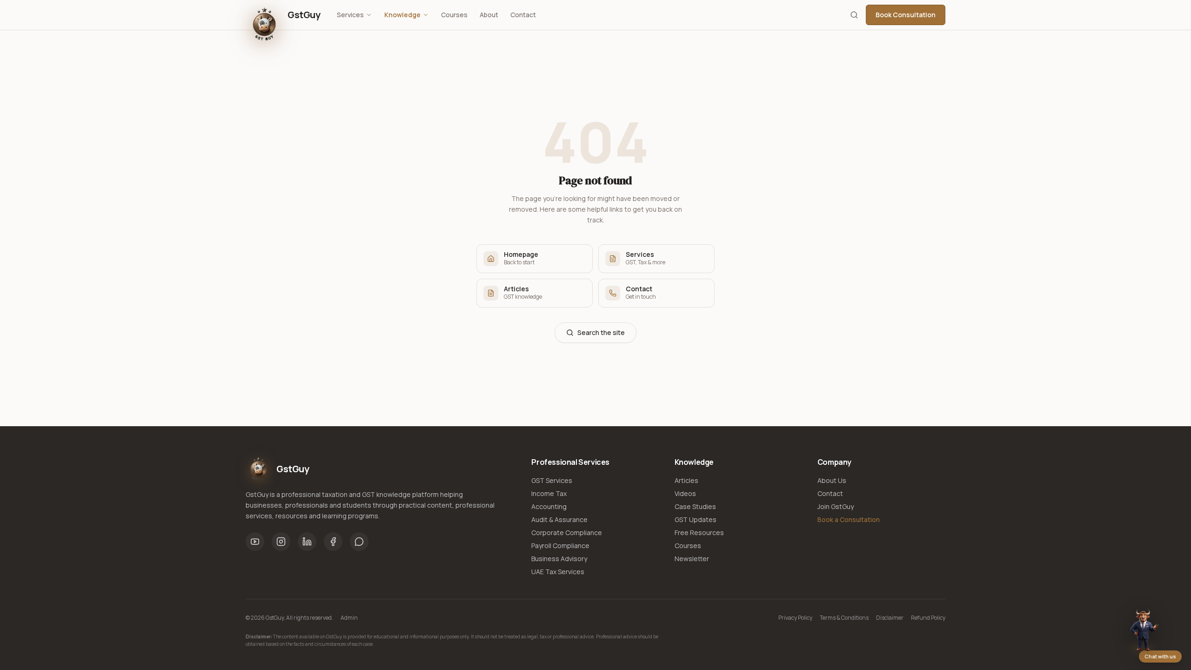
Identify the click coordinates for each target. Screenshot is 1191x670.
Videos (685, 493)
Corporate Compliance (566, 532)
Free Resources (699, 532)
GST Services (551, 480)
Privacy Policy (795, 618)
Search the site (601, 332)
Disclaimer (889, 618)
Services (350, 14)
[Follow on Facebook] (333, 541)
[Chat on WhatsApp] (359, 541)
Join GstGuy (835, 506)
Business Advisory (559, 558)
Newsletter (692, 558)
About (489, 14)
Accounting (549, 506)
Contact (523, 14)
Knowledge (402, 14)
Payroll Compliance (560, 545)
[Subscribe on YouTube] (255, 541)
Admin (349, 618)
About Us (831, 480)
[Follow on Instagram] (281, 541)
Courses (454, 14)
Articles (686, 480)
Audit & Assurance (559, 519)
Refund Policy (928, 618)
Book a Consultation (848, 519)
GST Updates (695, 519)
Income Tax (549, 493)
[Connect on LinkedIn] (307, 541)
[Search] (854, 15)
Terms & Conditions (844, 618)
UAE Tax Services (557, 571)
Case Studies (695, 506)
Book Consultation (906, 14)
